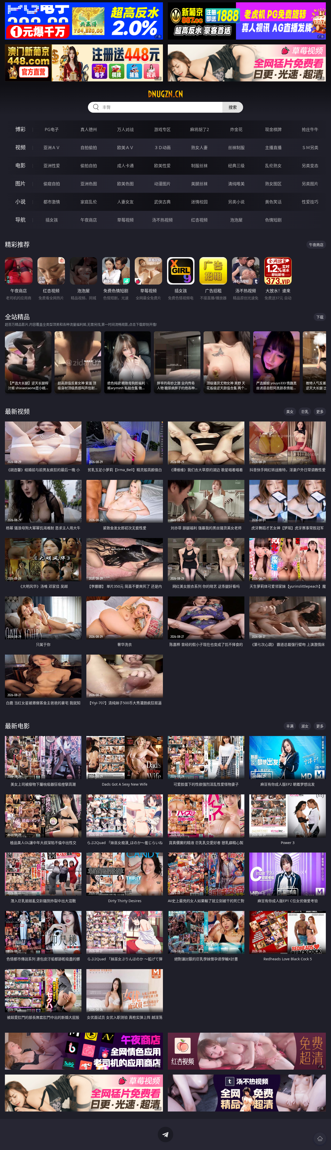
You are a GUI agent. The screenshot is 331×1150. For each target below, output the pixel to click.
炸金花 (236, 129)
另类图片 (310, 184)
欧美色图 (125, 184)
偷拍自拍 (88, 165)
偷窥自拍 (51, 184)
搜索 (233, 107)
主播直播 (273, 147)
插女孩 (52, 220)
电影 (20, 165)
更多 (320, 411)
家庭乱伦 (88, 202)
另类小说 (236, 202)
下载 (320, 317)
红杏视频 (199, 220)
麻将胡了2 (199, 129)
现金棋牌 (273, 129)
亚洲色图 (88, 184)
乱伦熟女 (273, 165)
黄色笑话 (273, 202)
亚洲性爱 (51, 165)
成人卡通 (125, 165)
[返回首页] (320, 1138)
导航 (20, 219)
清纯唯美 (236, 184)
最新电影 (17, 726)
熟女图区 (273, 184)
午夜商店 (88, 220)
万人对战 (125, 129)
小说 (20, 201)
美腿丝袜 (199, 184)
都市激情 (51, 202)
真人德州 (88, 129)
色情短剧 (273, 220)
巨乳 (305, 411)
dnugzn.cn (165, 94)
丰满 (290, 726)
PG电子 (52, 129)
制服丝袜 (199, 165)
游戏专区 (162, 129)
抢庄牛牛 (310, 129)
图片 (20, 183)
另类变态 (310, 165)
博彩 (20, 129)
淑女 (305, 726)
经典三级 (236, 165)
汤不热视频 (162, 220)
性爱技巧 (310, 202)
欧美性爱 (162, 165)
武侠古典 (162, 202)
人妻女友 (125, 202)
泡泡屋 (236, 220)
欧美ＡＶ (125, 147)
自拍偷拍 (88, 147)
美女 (290, 411)
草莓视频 (125, 220)
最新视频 (17, 411)
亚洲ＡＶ (51, 147)
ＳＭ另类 (310, 147)
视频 (20, 147)
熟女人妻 (199, 147)
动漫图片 (162, 184)
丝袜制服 (236, 147)
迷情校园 (199, 202)
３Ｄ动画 (162, 147)
